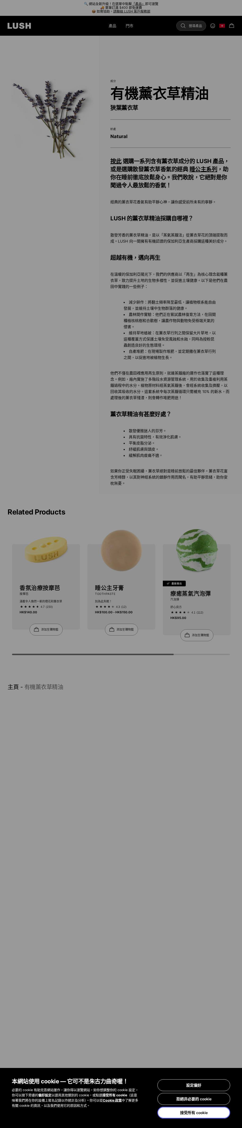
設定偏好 (193, 1085)
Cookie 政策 (112, 1100)
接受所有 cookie (194, 1112)
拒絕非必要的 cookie (194, 1099)
